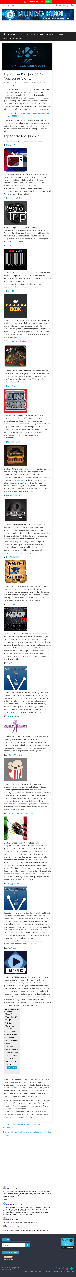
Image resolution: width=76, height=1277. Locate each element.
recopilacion (7, 85)
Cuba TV (10, 144)
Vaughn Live (14, 883)
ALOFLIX (12, 947)
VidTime (12, 663)
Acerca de (27, 1271)
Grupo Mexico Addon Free (12, 1057)
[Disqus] (27, 1160)
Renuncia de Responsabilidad (50, 1271)
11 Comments (26, 82)
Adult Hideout (15, 716)
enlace (14, 1088)
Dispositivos (50, 34)
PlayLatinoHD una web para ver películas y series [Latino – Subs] (27, 1133)
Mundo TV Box (8, 39)
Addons (23, 34)
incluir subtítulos (20, 287)
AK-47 (9, 245)
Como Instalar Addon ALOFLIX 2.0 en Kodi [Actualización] (21, 1126)
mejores (44, 82)
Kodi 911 (12, 604)
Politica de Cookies (36, 1271)
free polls (18, 1072)
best (39, 82)
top (12, 85)
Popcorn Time (15, 754)
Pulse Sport (12, 385)
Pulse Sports (11, 1031)
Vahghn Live (11, 1061)
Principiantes (12, 34)
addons (35, 82)
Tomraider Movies (10, 1027)
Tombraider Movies (16, 341)
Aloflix (8, 1064)
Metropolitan (13, 495)
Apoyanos (19, 39)
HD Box (9, 1023)
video (15, 85)
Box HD (10, 290)
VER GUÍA (48, 2)
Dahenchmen (13, 441)
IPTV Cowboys (13, 556)
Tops (31, 34)
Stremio (60, 34)
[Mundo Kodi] (4, 34)
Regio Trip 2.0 (13, 197)
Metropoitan (11, 1037)
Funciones (40, 34)
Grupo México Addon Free (21, 813)
